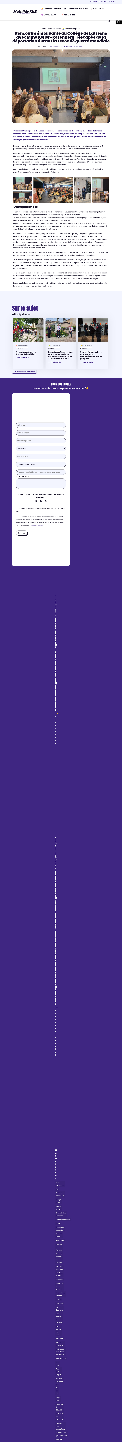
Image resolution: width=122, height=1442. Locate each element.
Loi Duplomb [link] (59, 1308)
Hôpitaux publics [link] (59, 1274)
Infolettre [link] (103, 2)
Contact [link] (93, 2)
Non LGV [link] (57, 1363)
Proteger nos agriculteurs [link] (60, 1426)
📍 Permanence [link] (68, 15)
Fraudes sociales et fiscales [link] (59, 1258)
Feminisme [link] (60, 1240)
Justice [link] (58, 1300)
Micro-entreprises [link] (60, 1343)
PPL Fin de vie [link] (57, 1389)
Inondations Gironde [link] (60, 1294)
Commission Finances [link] (61, 1214)
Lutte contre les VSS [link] (58, 1330)
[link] (119, 21)
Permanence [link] (113, 2)
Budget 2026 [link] (58, 1201)
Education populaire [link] (60, 1228)
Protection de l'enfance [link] (59, 1417)
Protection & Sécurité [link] (59, 1407)
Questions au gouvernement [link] (61, 1434)
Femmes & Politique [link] (59, 1247)
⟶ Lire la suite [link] (22, 358)
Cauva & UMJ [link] (58, 1207)
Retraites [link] (59, 1439)
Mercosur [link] (59, 1339)
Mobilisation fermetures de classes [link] (60, 1352)
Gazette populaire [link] (59, 1267)
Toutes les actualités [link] (23, 371)
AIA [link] (57, 1189)
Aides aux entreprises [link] (60, 1194)
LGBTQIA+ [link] (59, 1303)
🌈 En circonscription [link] (51, 9)
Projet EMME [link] (58, 1399)
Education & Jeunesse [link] (51, 28)
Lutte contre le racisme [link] (73, 47)
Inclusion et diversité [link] (59, 1286)
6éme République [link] (60, 1183)
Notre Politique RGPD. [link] (36, 525)
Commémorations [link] (56, 47)
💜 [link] (48, 15)
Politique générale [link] (59, 1380)
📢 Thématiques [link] (97, 9)
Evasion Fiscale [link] (59, 1235)
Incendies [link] (59, 1280)
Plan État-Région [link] (58, 1372)
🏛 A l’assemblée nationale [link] (76, 9)
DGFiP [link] (58, 1223)
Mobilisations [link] (61, 1359)
